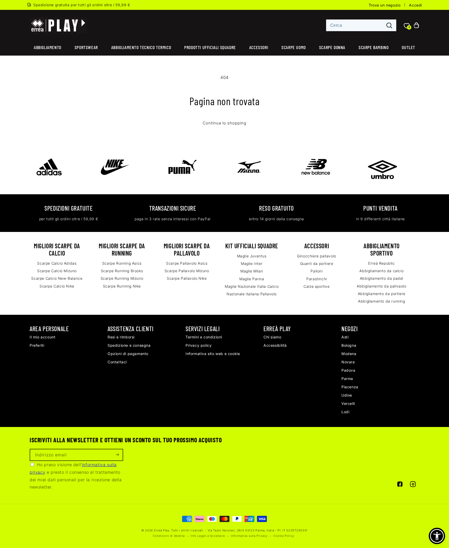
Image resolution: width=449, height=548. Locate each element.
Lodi (345, 412)
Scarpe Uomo (293, 47)
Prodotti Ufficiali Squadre (210, 47)
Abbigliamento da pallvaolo (381, 286)
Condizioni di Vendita (169, 536)
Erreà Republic (381, 263)
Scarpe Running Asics (122, 263)
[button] (437, 536)
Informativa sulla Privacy (249, 536)
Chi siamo (272, 337)
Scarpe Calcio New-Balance (56, 278)
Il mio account (42, 337)
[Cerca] (389, 25)
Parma (347, 378)
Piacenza (349, 387)
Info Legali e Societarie (207, 536)
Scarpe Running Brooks (122, 271)
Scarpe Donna (332, 47)
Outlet (408, 47)
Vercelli (348, 403)
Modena (348, 353)
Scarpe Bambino (373, 47)
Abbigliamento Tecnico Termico (141, 47)
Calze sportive (316, 286)
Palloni (316, 271)
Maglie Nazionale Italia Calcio (252, 286)
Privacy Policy (199, 345)
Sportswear (86, 47)
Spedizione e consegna (129, 345)
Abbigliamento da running (381, 301)
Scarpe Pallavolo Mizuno (186, 271)
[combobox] (361, 25)
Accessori (258, 47)
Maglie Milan (251, 271)
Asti (344, 337)
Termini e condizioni (204, 337)
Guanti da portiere (316, 263)
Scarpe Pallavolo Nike (187, 278)
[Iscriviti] (117, 455)
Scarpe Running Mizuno (122, 278)
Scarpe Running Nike (122, 286)
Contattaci (117, 362)
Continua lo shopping (224, 123)
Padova (348, 370)
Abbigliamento (47, 47)
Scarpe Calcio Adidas (56, 263)
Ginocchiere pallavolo (316, 256)
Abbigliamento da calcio (381, 271)
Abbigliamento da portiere (381, 293)
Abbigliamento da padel (381, 278)
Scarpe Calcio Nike (56, 286)
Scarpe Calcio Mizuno (57, 271)
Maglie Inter (251, 263)
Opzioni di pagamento (128, 353)
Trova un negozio (385, 5)
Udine (346, 395)
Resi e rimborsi (121, 337)
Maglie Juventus (252, 256)
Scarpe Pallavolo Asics (186, 263)
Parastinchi (316, 279)
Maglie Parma (251, 279)
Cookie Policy (283, 536)
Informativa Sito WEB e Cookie (213, 353)
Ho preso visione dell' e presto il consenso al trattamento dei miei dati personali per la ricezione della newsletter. (76, 476)
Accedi (415, 5)
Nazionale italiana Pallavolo (252, 294)
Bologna (348, 345)
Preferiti (37, 345)
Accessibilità (275, 345)
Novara (348, 362)
